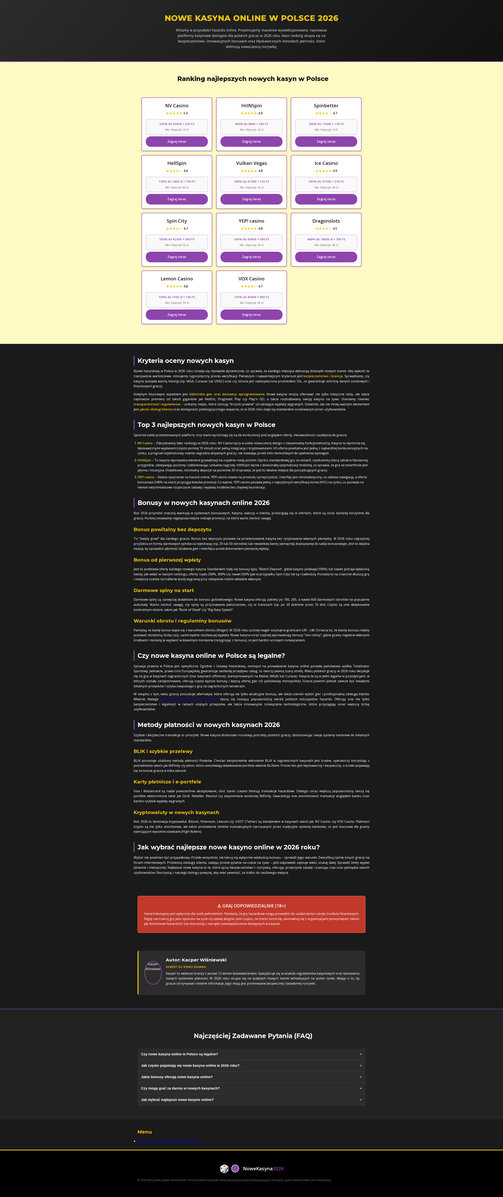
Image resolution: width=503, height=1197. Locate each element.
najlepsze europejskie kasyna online (189, 699)
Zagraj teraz (176, 141)
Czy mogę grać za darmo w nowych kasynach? (180, 1088)
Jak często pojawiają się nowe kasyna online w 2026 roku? (190, 1066)
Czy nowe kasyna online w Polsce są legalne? (179, 1054)
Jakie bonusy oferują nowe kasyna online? (177, 1077)
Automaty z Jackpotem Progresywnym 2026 (169, 1141)
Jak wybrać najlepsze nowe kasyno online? (177, 1100)
